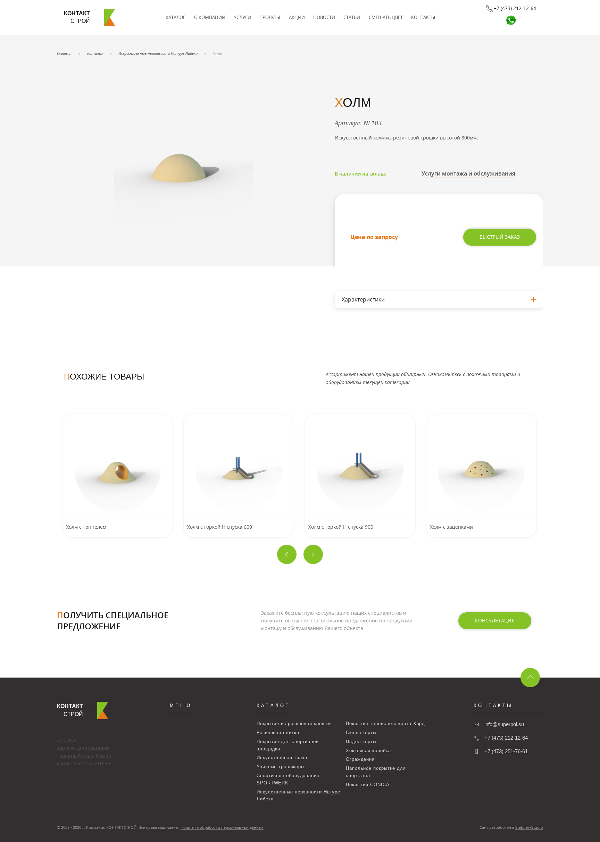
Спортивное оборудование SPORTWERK (288, 779)
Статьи (351, 17)
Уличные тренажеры (280, 766)
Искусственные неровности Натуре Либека (158, 53)
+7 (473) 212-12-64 (506, 738)
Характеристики (363, 299)
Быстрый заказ (500, 236)
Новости (324, 17)
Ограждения (360, 759)
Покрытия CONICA (368, 784)
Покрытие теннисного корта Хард (385, 723)
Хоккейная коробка (368, 750)
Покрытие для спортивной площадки (288, 745)
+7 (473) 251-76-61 (506, 751)
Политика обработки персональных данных (222, 827)
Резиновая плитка (278, 732)
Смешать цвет (386, 17)
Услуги (242, 17)
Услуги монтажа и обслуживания (468, 173)
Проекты (269, 17)
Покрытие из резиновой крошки (294, 723)
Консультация (495, 620)
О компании (209, 17)
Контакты (423, 17)
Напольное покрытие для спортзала (376, 772)
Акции (297, 17)
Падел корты (361, 741)
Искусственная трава (282, 757)
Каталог (175, 17)
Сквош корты (361, 732)
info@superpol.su (504, 724)
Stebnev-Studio (529, 827)
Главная (64, 53)
